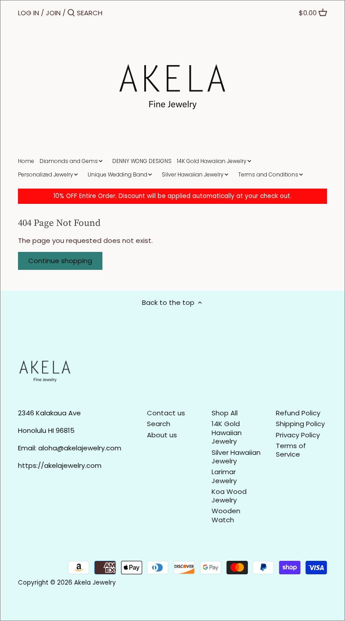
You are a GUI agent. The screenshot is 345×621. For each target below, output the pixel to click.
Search (158, 423)
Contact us (166, 413)
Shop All (225, 413)
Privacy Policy (298, 435)
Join (53, 13)
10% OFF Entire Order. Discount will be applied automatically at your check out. (172, 196)
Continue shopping (60, 260)
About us (162, 435)
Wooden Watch (226, 515)
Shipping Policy (300, 423)
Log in (28, 13)
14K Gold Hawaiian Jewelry (227, 432)
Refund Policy (298, 413)
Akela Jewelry (95, 582)
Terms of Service (291, 450)
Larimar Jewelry (224, 476)
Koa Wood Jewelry (229, 496)
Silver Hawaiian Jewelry (236, 457)
